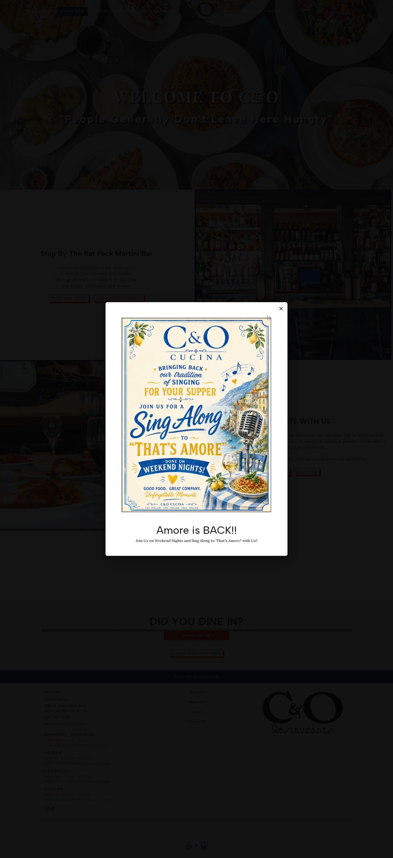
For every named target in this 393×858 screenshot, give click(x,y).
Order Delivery (196, 438)
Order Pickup (196, 450)
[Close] (160, 407)
